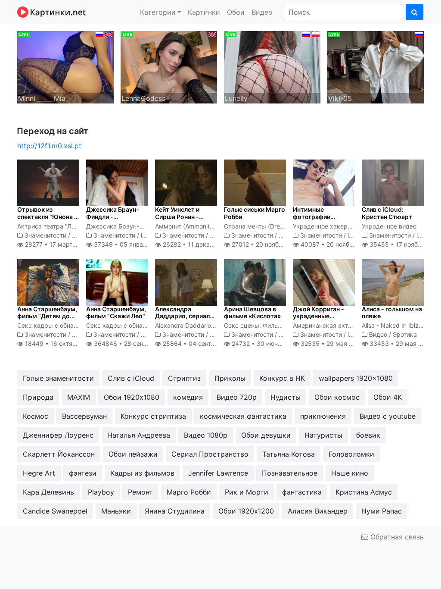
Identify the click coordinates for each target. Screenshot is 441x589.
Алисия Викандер (318, 511)
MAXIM (78, 397)
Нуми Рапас (381, 511)
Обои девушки (266, 435)
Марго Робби (189, 492)
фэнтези (82, 473)
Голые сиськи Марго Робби (254, 213)
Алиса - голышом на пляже (392, 312)
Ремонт (140, 492)
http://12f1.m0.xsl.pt (49, 145)
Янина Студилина (175, 511)
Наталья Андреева (138, 435)
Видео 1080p (205, 435)
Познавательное (289, 473)
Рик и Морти (246, 492)
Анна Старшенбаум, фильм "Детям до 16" (47, 316)
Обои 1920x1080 (131, 397)
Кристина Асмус (363, 492)
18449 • (61, 343)
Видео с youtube (388, 416)
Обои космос (337, 397)
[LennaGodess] (169, 66)
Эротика (405, 334)
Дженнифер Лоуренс (58, 435)
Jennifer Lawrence (218, 473)
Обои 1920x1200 (246, 511)
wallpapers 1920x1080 (356, 378)
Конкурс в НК (282, 378)
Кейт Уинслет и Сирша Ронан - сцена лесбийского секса (183, 220)
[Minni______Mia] (65, 66)
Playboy (101, 492)
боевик (368, 435)
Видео (262, 12)
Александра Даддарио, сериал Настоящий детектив (182, 319)
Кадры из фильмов (142, 473)
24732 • (264, 343)
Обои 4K (387, 397)
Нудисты (285, 397)
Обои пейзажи (133, 454)
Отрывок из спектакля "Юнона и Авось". (47, 217)
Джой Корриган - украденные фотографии (318, 316)
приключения (323, 416)
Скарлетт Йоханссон (59, 454)
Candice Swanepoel (55, 511)
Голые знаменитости (58, 378)
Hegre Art (39, 473)
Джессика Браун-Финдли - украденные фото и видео (115, 220)
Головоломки (351, 454)
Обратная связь (396, 537)
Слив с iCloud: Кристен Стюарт (387, 213)
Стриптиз (184, 378)
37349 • (129, 244)
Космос (35, 416)
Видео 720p (237, 397)
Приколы (229, 378)
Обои (236, 12)
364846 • (134, 343)
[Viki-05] (375, 66)
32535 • (331, 343)
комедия (188, 397)
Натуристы (323, 435)
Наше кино (349, 473)
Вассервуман (84, 416)
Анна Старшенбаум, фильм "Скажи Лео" (116, 312)
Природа (38, 397)
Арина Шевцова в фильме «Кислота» (252, 312)
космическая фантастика (243, 416)
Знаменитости (45, 235)
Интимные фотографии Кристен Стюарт (318, 217)
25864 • (201, 343)
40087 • (336, 244)
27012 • (266, 244)
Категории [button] (158, 12)
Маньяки (116, 511)
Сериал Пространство (209, 454)
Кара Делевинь (48, 492)
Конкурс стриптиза (153, 416)
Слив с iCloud (131, 378)
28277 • (57, 244)
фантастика (302, 492)
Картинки (204, 12)
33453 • (400, 343)
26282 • (199, 244)
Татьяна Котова (288, 454)
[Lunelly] (272, 66)
